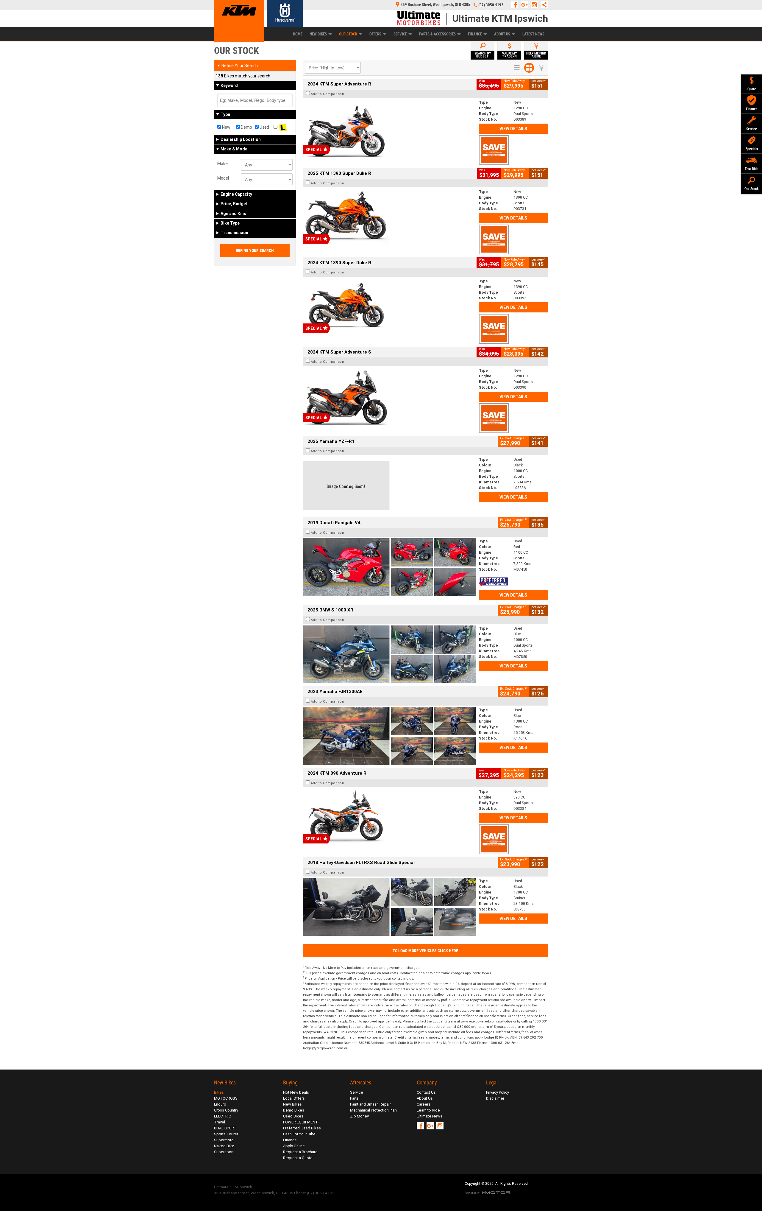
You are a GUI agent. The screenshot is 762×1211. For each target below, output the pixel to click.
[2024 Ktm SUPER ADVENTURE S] (389, 396)
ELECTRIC (222, 1116)
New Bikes (318, 34)
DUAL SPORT (225, 1128)
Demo (246, 127)
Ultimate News (429, 1116)
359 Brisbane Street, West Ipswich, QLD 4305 (435, 4)
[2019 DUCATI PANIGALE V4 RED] (389, 567)
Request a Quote (298, 1157)
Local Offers (294, 1098)
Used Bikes (293, 1116)
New (225, 127)
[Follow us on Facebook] (516, 4)
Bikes (219, 1092)
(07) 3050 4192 (490, 5)
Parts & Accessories (437, 34)
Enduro (220, 1104)
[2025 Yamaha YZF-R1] (389, 485)
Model (223, 178)
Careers (423, 1104)
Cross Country (226, 1110)
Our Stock (348, 34)
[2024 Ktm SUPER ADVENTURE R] (389, 128)
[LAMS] (283, 127)
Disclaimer (495, 1098)
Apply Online (294, 1145)
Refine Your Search (237, 65)
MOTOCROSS (226, 1098)
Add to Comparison (327, 94)
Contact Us (426, 1092)
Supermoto (224, 1139)
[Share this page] (543, 4)
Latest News (533, 34)
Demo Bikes (293, 1110)
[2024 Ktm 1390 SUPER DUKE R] (389, 307)
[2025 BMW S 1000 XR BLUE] (389, 654)
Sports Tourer (226, 1134)
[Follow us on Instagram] (536, 4)
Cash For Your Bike (299, 1134)
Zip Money (359, 1116)
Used (264, 127)
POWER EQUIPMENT (300, 1122)
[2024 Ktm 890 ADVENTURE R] (389, 817)
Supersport (224, 1151)
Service (400, 34)
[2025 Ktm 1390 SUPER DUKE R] (389, 218)
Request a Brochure (300, 1151)
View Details (513, 128)
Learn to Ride (428, 1110)
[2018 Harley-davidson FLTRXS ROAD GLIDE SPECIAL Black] (389, 907)
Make (222, 163)
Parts (354, 1098)
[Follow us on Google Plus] (526, 4)
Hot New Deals (296, 1092)
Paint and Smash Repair (370, 1104)
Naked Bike (224, 1145)
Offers (375, 34)
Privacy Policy (497, 1092)
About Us (502, 34)
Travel (219, 1122)
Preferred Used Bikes (302, 1128)
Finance (475, 34)
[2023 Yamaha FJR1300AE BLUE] (389, 736)
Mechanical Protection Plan (373, 1110)
